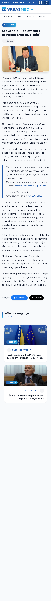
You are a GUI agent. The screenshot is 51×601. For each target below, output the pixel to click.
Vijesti (19, 16)
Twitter (38, 297)
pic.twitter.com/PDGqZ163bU (30, 186)
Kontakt (6, 2)
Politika (30, 16)
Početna (8, 16)
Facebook (21, 297)
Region (41, 16)
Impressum (18, 2)
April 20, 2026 (35, 196)
